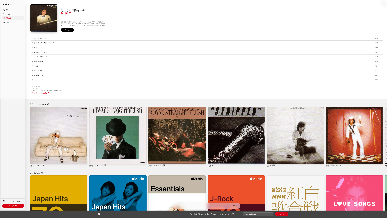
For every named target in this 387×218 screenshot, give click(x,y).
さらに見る (102, 25)
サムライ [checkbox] (37, 66)
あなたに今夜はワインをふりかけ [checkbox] (44, 43)
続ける (282, 214)
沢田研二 (66, 13)
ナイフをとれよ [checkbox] (38, 70)
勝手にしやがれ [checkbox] (38, 61)
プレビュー (375, 38)
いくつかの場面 (271, 107)
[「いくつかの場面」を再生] (269, 161)
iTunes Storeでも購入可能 (39, 93)
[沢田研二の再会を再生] (32, 47)
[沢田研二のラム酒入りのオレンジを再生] (32, 57)
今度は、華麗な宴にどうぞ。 (334, 107)
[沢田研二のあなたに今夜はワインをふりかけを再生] (32, 43)
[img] (7, 4)
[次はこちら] (234, 205)
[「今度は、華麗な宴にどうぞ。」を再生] (328, 161)
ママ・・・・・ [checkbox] (38, 80)
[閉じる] (99, 214)
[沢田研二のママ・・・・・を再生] (32, 80)
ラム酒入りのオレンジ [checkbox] (40, 57)
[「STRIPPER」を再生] (210, 161)
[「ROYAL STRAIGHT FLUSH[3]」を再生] (91, 161)
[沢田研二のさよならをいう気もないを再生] (32, 52)
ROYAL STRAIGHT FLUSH (38, 107)
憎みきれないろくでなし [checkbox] (41, 75)
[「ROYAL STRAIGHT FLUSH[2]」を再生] (150, 161)
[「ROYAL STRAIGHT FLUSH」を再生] (32, 161)
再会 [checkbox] (35, 47)
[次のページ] (385, 135)
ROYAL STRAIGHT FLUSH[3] (98, 107)
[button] (13, 10)
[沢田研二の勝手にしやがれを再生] (32, 61)
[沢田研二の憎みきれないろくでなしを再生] (32, 75)
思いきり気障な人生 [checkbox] (40, 38)
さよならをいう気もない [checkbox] (41, 52)
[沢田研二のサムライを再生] (32, 66)
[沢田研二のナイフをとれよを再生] (32, 71)
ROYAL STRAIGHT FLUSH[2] (157, 107)
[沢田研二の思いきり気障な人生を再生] (32, 38)
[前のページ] (28, 135)
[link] (40, 104)
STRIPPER (211, 107)
